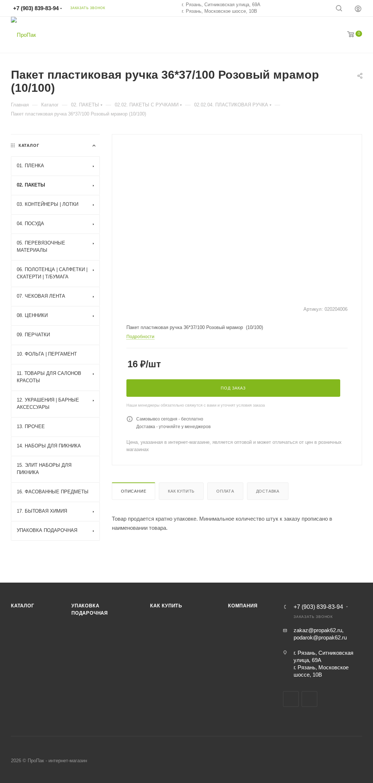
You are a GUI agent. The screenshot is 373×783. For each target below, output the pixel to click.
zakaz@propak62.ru (318, 630)
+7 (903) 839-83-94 (36, 8)
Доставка (267, 491)
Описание (133, 491)
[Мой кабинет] (358, 8)
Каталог (22, 605)
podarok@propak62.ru (320, 637)
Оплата (225, 491)
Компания (242, 605)
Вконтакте (291, 699)
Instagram (309, 699)
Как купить (181, 491)
